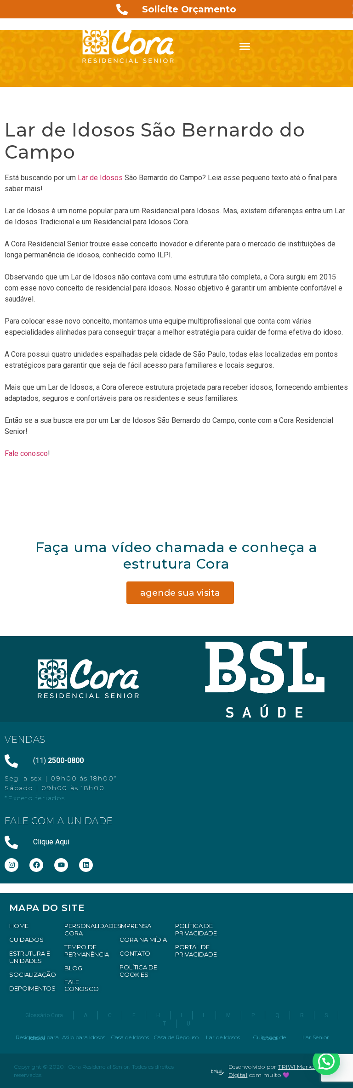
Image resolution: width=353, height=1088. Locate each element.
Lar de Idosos (99, 177)
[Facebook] (36, 865)
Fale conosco (26, 453)
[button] (245, 46)
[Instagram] (11, 865)
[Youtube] (61, 865)
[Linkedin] (86, 865)
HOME (18, 925)
